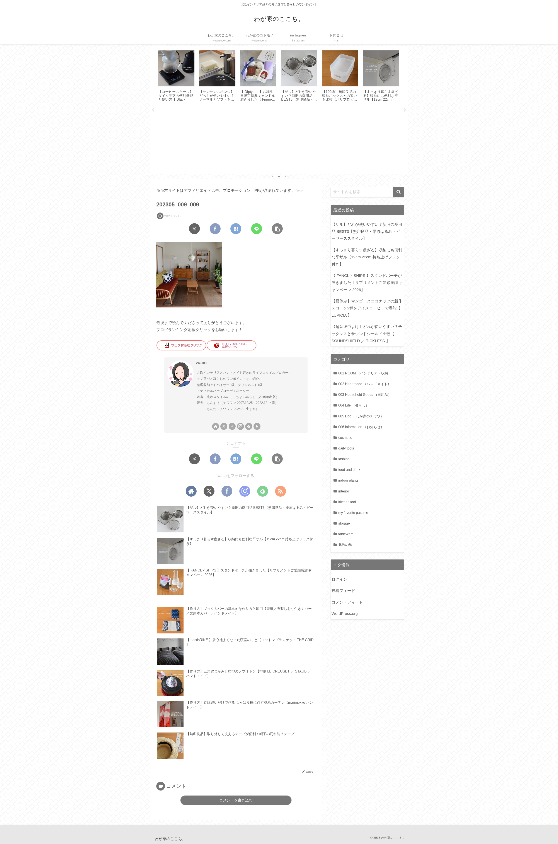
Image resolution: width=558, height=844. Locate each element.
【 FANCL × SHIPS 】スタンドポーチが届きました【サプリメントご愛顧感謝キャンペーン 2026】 (367, 282)
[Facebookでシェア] (215, 228)
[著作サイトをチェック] (215, 426)
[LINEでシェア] (256, 228)
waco (201, 362)
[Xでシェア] (194, 228)
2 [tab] (279, 176)
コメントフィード (347, 602)
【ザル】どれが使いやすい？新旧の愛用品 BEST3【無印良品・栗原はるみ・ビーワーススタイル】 (367, 231)
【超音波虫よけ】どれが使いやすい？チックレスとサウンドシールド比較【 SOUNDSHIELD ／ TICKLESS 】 (367, 333)
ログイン (339, 579)
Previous (153, 110)
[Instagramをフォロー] (240, 426)
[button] (277, 228)
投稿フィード (343, 590)
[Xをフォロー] (223, 426)
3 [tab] (285, 176)
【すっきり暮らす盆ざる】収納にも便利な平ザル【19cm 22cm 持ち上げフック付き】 (367, 257)
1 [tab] (272, 176)
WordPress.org (345, 613)
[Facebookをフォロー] (232, 426)
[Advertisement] (279, 139)
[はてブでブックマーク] (235, 228)
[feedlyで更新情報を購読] (248, 426)
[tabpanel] (176, 76)
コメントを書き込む (236, 800)
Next (405, 110)
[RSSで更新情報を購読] (256, 426)
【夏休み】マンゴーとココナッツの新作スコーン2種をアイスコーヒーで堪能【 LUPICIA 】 (367, 308)
